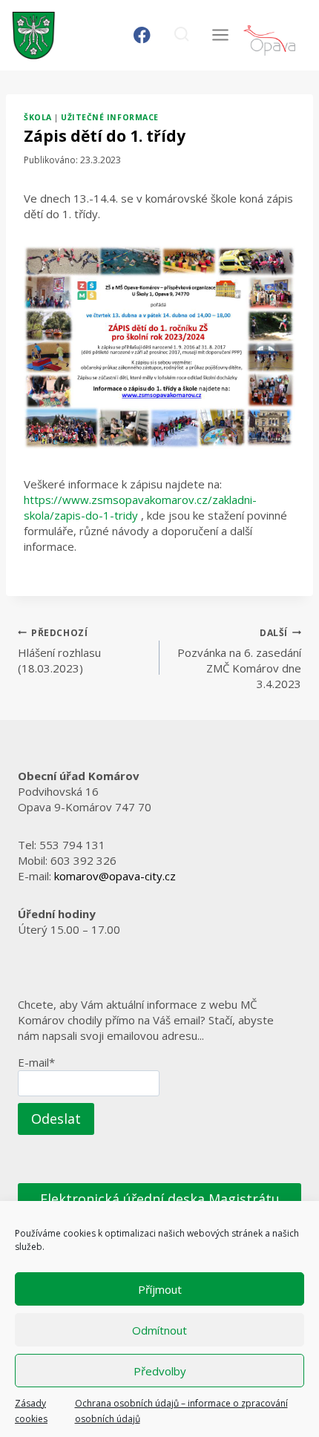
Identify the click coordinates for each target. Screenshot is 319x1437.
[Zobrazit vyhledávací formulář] (181, 35)
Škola (38, 117)
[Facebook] (142, 35)
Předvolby (160, 1371)
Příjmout (160, 1289)
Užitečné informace (109, 117)
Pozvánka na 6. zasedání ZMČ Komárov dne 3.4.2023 (239, 659)
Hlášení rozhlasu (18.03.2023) (59, 651)
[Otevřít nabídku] (220, 35)
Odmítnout (159, 1330)
